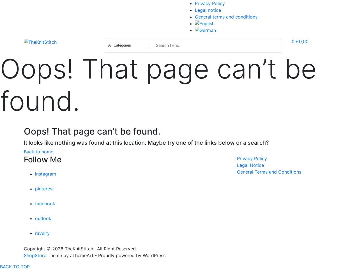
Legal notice (208, 10)
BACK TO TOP (15, 266)
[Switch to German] (265, 30)
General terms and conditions (226, 17)
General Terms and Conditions (269, 172)
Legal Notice (250, 165)
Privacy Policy (210, 3)
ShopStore (35, 255)
